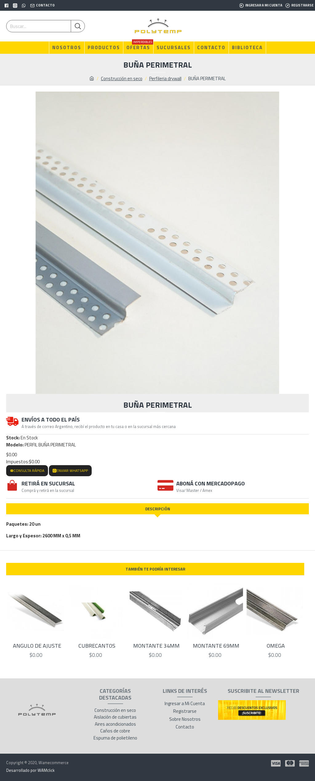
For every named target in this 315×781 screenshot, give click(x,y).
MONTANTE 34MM (156, 645)
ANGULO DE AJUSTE (37, 645)
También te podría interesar (155, 569)
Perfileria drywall (165, 78)
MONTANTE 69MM (216, 645)
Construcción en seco (121, 78)
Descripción (157, 509)
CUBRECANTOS (96, 645)
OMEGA (276, 645)
